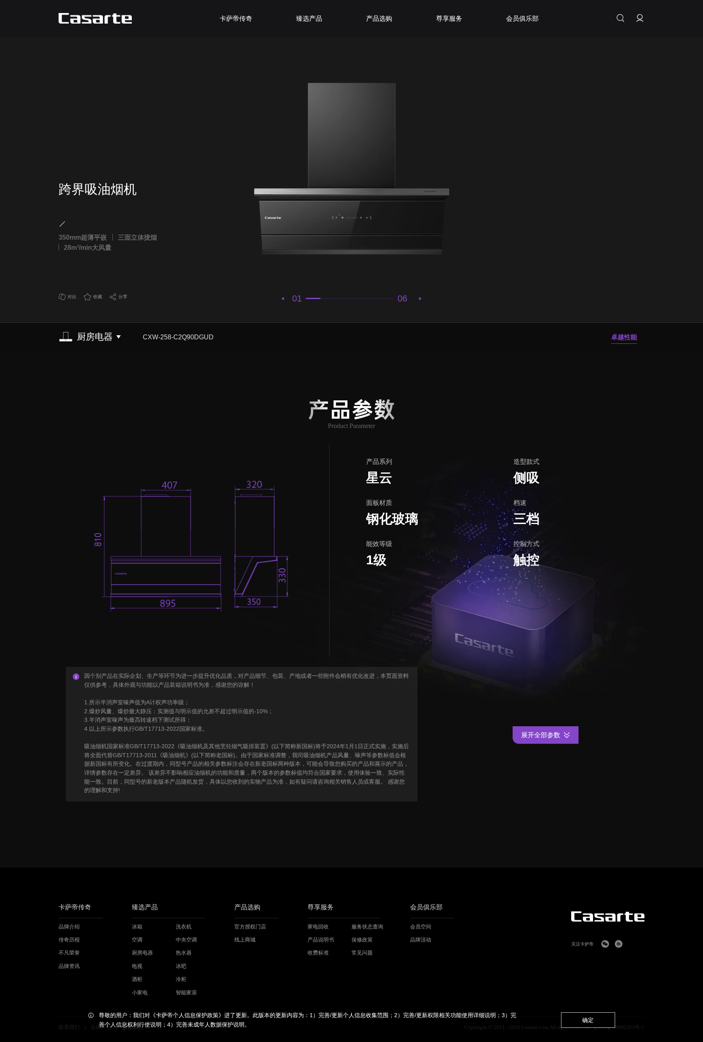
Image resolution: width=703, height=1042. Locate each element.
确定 (588, 1020)
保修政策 (362, 940)
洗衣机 (184, 927)
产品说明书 (321, 940)
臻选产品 (145, 907)
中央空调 (186, 940)
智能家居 (186, 993)
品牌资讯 (69, 966)
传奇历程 (69, 940)
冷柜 (181, 979)
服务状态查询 (367, 927)
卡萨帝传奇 (75, 907)
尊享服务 (321, 907)
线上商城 (244, 940)
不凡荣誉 (69, 953)
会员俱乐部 (426, 907)
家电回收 (318, 927)
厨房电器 (142, 953)
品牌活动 (420, 940)
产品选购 (247, 907)
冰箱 (137, 927)
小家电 (140, 993)
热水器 (184, 953)
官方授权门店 (250, 927)
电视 (137, 966)
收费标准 (318, 953)
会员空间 (420, 927)
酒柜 (137, 979)
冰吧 (181, 966)
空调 (137, 940)
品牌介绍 (69, 927)
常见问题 (362, 953)
